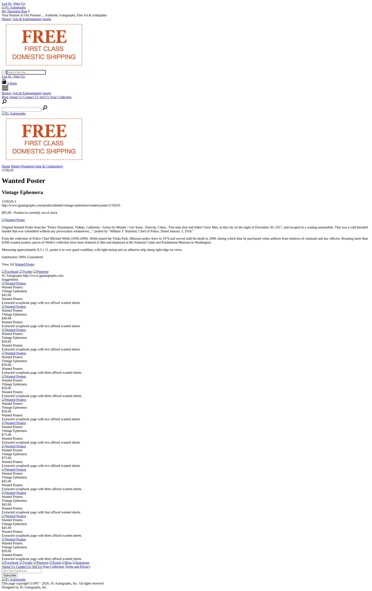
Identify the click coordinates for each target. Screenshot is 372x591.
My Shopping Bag (14, 11)
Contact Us (31, 97)
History (7, 19)
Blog (5, 97)
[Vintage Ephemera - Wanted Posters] (14, 283)
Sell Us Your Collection (55, 97)
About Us (15, 97)
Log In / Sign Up (13, 3)
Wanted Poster (24, 264)
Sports (46, 19)
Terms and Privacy (77, 566)
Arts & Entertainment (27, 19)
